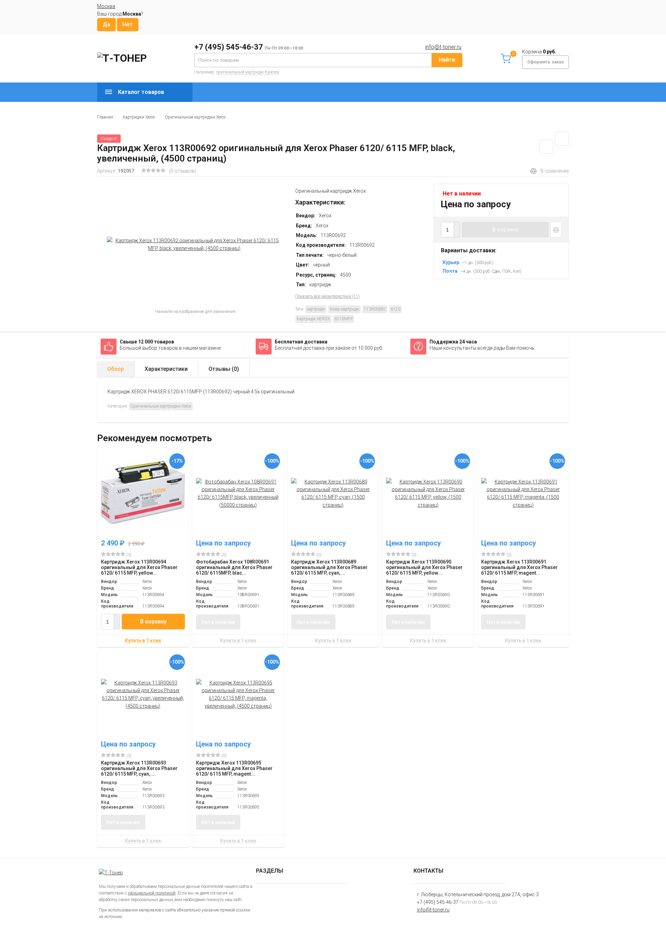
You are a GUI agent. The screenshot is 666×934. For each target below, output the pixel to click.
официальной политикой (152, 893)
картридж (316, 309)
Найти (447, 59)
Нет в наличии (218, 622)
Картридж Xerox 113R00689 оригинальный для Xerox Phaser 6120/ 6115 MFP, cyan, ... (329, 567)
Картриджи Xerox (139, 117)
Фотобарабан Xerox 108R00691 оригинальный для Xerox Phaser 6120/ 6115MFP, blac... (234, 567)
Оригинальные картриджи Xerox (195, 117)
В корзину (505, 229)
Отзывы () (223, 369)
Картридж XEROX (313, 318)
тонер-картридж (344, 309)
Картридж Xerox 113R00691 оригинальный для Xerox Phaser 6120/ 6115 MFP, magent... (519, 567)
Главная (105, 117)
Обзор (115, 369)
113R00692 (375, 309)
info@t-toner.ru (443, 47)
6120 (395, 309)
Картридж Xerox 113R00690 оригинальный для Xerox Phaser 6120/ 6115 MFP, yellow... (424, 567)
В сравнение (554, 171)
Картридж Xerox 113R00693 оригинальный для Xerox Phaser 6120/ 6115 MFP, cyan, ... (139, 768)
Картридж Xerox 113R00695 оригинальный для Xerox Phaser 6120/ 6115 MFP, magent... (234, 768)
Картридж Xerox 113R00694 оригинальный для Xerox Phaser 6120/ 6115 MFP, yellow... (139, 567)
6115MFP (343, 318)
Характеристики (166, 369)
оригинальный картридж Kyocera (247, 72)
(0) (128, 554)
